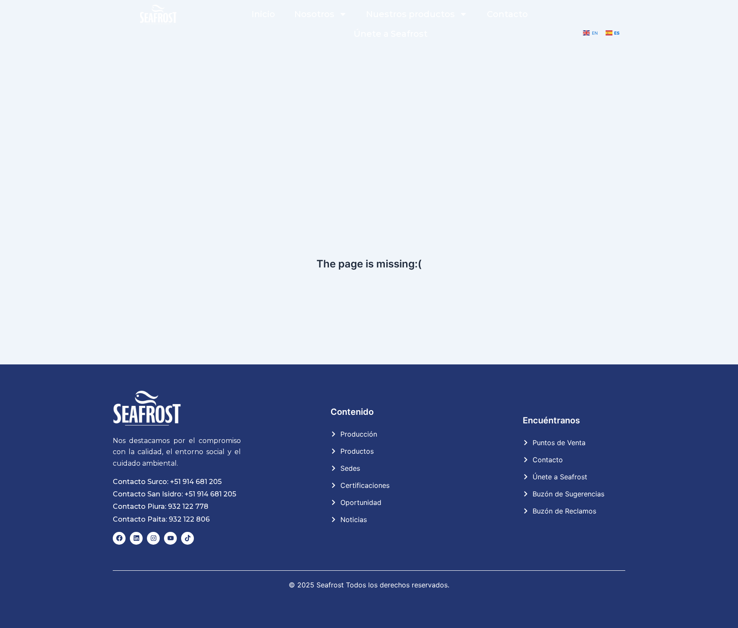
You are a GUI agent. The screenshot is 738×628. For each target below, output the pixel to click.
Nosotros (314, 14)
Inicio (263, 14)
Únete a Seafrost (391, 34)
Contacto (507, 14)
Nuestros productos (410, 14)
